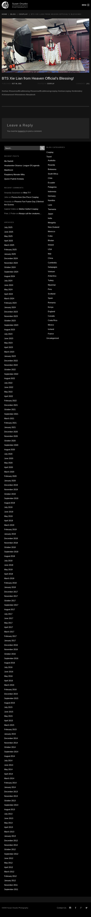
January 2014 (10, 787)
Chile (50, 178)
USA (50, 249)
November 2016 (11, 649)
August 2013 (9, 809)
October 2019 (10, 494)
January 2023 (10, 356)
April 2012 (8, 867)
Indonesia (52, 192)
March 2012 (9, 872)
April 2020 (8, 467)
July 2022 (8, 383)
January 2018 (10, 587)
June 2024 (8, 285)
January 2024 (10, 307)
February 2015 (10, 729)
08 (16, 84)
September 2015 (11, 698)
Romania (52, 303)
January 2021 (10, 427)
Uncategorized (52, 338)
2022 (19, 84)
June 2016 (8, 672)
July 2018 (8, 561)
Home (4, 14)
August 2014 (9, 756)
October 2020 (10, 441)
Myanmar (52, 285)
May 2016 (8, 676)
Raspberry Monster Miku (14, 175)
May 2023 (8, 343)
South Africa (53, 174)
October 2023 (10, 321)
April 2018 (8, 574)
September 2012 (11, 854)
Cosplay (23, 14)
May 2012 (8, 863)
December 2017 (11, 592)
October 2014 (10, 747)
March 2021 (9, 418)
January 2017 (10, 641)
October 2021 (10, 410)
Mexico (51, 325)
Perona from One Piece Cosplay (25, 197)
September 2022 (11, 374)
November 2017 (11, 596)
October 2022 (10, 370)
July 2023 (8, 334)
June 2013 (8, 818)
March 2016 (9, 685)
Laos (50, 205)
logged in (22, 131)
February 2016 (10, 690)
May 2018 (8, 570)
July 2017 (8, 614)
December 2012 (11, 841)
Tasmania (52, 209)
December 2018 (11, 538)
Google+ (81, 907)
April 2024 (8, 294)
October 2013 (10, 801)
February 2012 (10, 876)
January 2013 (10, 836)
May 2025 (8, 236)
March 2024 (9, 299)
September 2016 (11, 658)
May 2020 (8, 463)
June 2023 (8, 338)
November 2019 (11, 490)
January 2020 (10, 481)
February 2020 (10, 476)
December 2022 (11, 361)
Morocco (51, 231)
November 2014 (11, 743)
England (51, 312)
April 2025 (8, 241)
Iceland (51, 329)
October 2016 (10, 654)
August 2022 (9, 378)
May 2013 (8, 823)
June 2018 (8, 565)
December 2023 (11, 312)
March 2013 (9, 832)
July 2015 (8, 707)
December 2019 (11, 485)
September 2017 (11, 605)
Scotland (51, 294)
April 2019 (8, 521)
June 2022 (8, 387)
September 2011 (11, 889)
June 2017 (8, 618)
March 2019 (9, 525)
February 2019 (10, 529)
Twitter (86, 907)
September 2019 (11, 498)
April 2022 (8, 396)
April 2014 (8, 774)
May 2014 (8, 769)
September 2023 (11, 325)
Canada (51, 316)
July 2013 (8, 814)
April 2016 (8, 681)
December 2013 (11, 792)
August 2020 (9, 450)
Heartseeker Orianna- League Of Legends (21, 166)
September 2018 (11, 552)
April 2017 (8, 627)
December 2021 (11, 405)
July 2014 (8, 761)
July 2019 (8, 507)
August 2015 (9, 703)
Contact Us (61, 908)
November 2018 (11, 543)
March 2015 (9, 725)
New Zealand (53, 227)
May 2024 (8, 290)
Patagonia (52, 187)
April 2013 (8, 827)
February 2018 (10, 583)
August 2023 (9, 330)
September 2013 (11, 805)
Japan (50, 214)
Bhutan (51, 240)
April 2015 (8, 721)
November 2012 (11, 845)
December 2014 (11, 738)
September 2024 (11, 272)
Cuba (50, 236)
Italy (49, 254)
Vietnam (51, 272)
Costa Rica (52, 320)
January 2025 (10, 254)
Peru (50, 289)
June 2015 (8, 712)
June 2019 (8, 512)
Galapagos (52, 267)
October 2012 (10, 849)
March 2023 (9, 352)
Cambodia (52, 263)
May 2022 (8, 392)
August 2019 (9, 503)
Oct (13, 84)
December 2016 (11, 645)
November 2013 (11, 796)
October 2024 (10, 267)
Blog (13, 14)
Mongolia (52, 223)
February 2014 (10, 783)
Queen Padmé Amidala (14, 179)
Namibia (51, 200)
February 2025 (10, 250)
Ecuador (51, 183)
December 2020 (11, 432)
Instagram (70, 907)
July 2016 (8, 667)
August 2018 (9, 556)
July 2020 (8, 454)
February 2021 (10, 423)
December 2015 (11, 694)
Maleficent (8, 170)
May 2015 (8, 716)
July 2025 (8, 227)
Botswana (52, 169)
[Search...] (42, 148)
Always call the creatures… (30, 214)
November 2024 (11, 263)
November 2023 (11, 316)
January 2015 (10, 734)
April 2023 (8, 347)
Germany (52, 196)
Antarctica (52, 276)
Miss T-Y (27, 193)
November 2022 (11, 365)
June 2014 (8, 765)
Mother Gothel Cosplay (28, 209)
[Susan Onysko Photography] (34, 5)
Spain (50, 298)
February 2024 (10, 303)
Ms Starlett (8, 161)
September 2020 (11, 445)
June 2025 (8, 232)
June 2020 (8, 458)
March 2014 (9, 778)
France (51, 334)
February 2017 (10, 636)
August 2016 (9, 663)
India (50, 218)
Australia (51, 160)
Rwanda (51, 165)
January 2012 (10, 881)
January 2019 (10, 534)
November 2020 (11, 436)
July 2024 (8, 281)
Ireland (51, 245)
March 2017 (9, 632)
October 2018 (10, 547)
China (50, 258)
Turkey (51, 280)
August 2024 (9, 276)
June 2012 (8, 858)
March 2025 (9, 245)
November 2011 (11, 885)
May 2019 (8, 516)
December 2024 (11, 258)
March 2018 (9, 578)
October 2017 (10, 601)
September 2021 (11, 414)
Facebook (75, 907)
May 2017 (8, 623)
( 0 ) (87, 84)
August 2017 (9, 609)
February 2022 (10, 401)
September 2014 (11, 752)
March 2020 (9, 472)
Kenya (50, 307)
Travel (49, 157)
